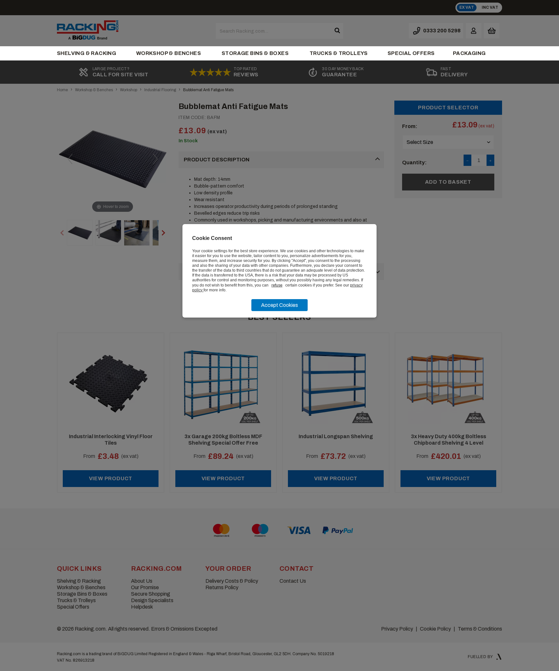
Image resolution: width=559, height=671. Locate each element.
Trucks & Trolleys (339, 53)
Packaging (469, 53)
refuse (276, 285)
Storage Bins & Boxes (255, 53)
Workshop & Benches (168, 53)
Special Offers (411, 53)
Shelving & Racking (86, 53)
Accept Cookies (279, 305)
